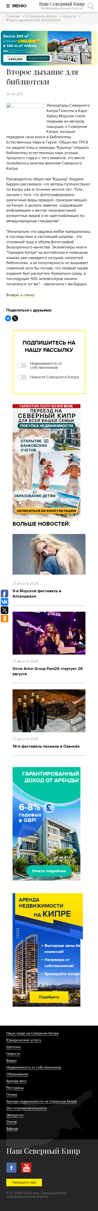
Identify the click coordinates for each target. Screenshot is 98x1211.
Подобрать (49, 997)
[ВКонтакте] (8, 318)
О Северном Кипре (41, 16)
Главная (13, 16)
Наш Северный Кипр (62, 6)
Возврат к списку (20, 295)
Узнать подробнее (49, 871)
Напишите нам (24, 1182)
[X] (15, 318)
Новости (69, 16)
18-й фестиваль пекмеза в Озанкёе (46, 746)
